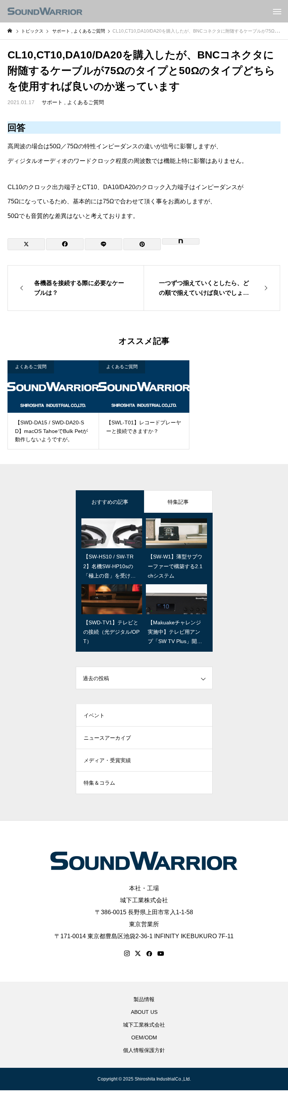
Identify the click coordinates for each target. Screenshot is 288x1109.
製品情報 (144, 999)
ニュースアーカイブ (107, 738)
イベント (94, 715)
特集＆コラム (99, 783)
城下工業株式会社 (144, 900)
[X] (138, 953)
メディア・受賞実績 (107, 760)
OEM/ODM (144, 1037)
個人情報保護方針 (144, 1050)
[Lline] (103, 244)
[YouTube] (161, 953)
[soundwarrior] (45, 11)
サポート (52, 102)
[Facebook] (149, 953)
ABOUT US (144, 1012)
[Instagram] (127, 953)
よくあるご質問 (85, 102)
